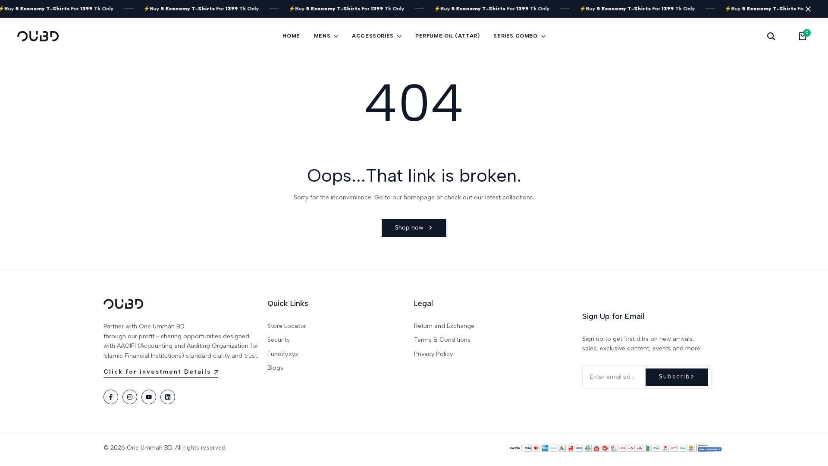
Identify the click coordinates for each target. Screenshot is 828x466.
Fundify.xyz (282, 354)
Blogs (275, 368)
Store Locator (286, 326)
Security (278, 339)
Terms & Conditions (442, 339)
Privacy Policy (433, 354)
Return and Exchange (444, 326)
